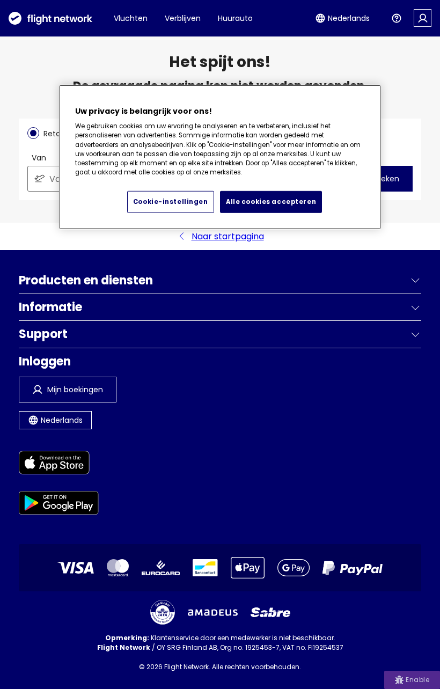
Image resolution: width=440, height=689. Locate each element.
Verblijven (183, 18)
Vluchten (131, 18)
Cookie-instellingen (170, 201)
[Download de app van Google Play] (59, 504)
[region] (220, 157)
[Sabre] (270, 612)
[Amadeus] (213, 612)
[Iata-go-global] (162, 612)
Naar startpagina (228, 236)
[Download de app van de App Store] (59, 464)
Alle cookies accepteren (271, 201)
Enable (417, 679)
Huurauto (235, 18)
